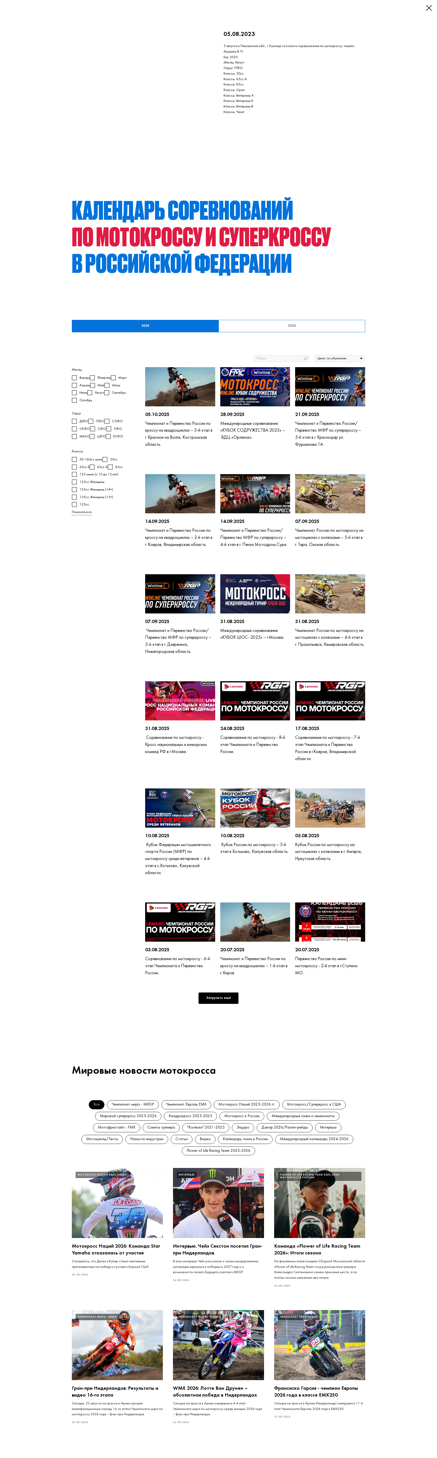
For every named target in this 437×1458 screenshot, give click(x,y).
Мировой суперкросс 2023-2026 (128, 1116)
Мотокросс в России (241, 1116)
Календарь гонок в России (245, 1139)
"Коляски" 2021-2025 (206, 1127)
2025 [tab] (145, 325)
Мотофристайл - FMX (116, 1127)
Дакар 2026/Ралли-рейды (284, 1127)
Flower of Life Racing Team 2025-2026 (218, 1151)
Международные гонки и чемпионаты (303, 1116)
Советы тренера (161, 1127)
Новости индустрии (146, 1139)
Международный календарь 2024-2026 (314, 1139)
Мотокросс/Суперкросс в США (314, 1104)
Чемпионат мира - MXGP (133, 1104)
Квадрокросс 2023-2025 (190, 1116)
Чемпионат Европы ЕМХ (186, 1104)
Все (97, 1104)
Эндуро (243, 1127)
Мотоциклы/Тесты (102, 1139)
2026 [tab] (292, 325)
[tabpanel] (218, 688)
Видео (205, 1139)
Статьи (182, 1139)
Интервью (328, 1127)
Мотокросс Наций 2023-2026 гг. (247, 1104)
